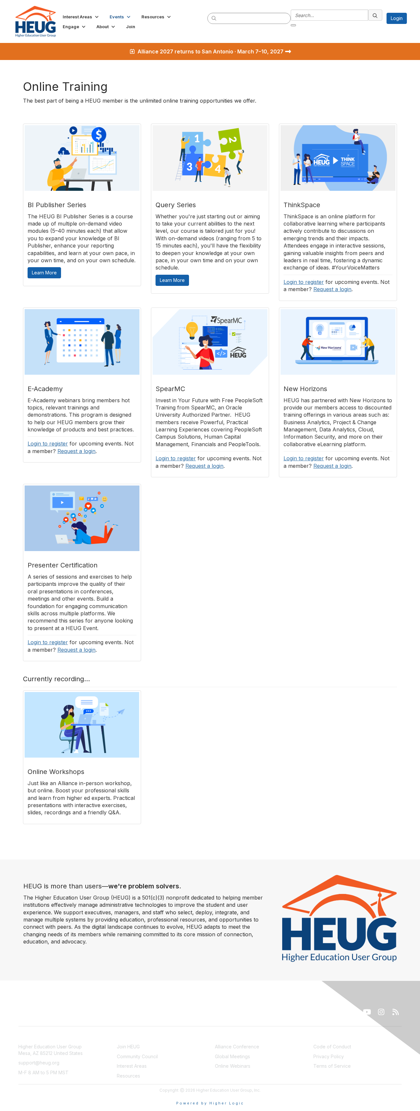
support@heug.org (38, 1062)
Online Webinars (232, 1066)
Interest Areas (132, 1066)
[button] (81, 17)
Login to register (304, 282)
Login (397, 18)
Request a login (332, 289)
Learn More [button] (44, 272)
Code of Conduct (332, 1046)
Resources (128, 1076)
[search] (214, 18)
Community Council (137, 1056)
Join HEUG (128, 1046)
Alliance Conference (237, 1046)
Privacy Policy (328, 1056)
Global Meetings (232, 1056)
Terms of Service (332, 1066)
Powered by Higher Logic (210, 1103)
